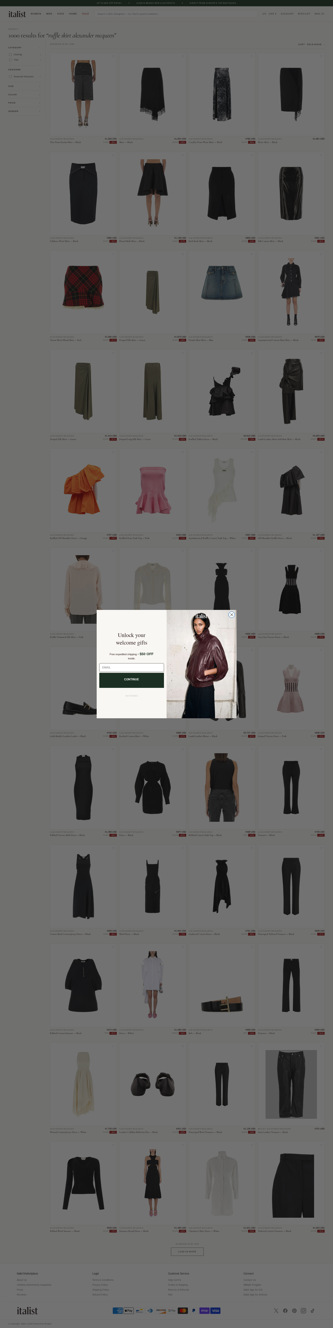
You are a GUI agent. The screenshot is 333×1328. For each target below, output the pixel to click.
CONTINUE (131, 679)
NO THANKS (132, 696)
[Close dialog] (232, 615)
